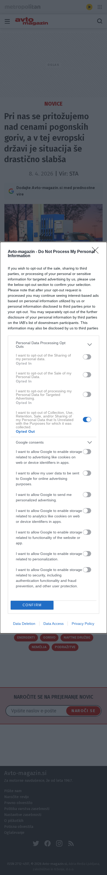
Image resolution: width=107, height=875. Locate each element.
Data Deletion (24, 623)
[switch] (87, 356)
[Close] (97, 252)
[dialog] (53, 437)
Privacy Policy (83, 623)
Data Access (53, 623)
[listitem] (53, 344)
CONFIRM (32, 605)
